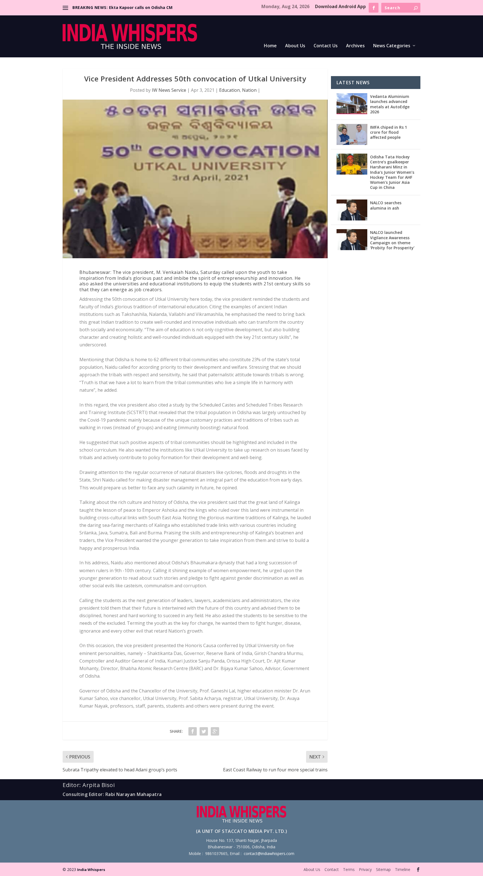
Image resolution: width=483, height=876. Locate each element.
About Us (295, 46)
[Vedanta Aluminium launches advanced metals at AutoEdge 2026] (352, 103)
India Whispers (91, 869)
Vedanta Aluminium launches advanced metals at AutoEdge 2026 (389, 104)
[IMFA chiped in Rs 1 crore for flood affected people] (352, 134)
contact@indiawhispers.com (269, 853)
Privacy (365, 869)
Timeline (402, 869)
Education (229, 90)
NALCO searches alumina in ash (385, 205)
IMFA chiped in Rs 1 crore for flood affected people (388, 132)
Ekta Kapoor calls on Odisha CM (140, 7)
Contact (332, 869)
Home (270, 46)
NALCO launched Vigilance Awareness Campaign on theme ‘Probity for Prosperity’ (392, 240)
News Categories (391, 46)
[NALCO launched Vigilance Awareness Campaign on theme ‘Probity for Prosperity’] (352, 239)
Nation (249, 90)
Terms (349, 869)
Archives (355, 46)
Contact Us (326, 46)
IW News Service (169, 90)
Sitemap (383, 869)
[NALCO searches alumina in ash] (352, 209)
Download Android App (340, 6)
